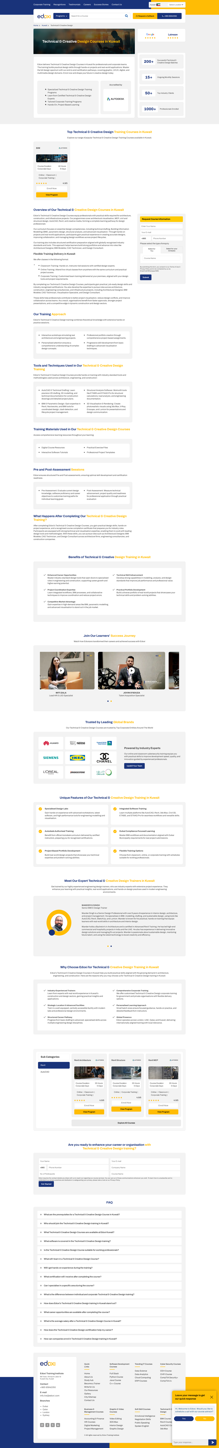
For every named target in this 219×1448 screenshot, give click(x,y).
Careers (87, 4)
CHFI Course (166, 1374)
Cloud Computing (143, 1377)
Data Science (141, 1371)
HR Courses (89, 1422)
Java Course (115, 1380)
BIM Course (165, 1419)
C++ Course (115, 1383)
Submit (146, 277)
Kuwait (44, 25)
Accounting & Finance (94, 1419)
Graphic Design (117, 1429)
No (204, 1419)
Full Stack (114, 1373)
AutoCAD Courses (168, 1425)
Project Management (93, 1429)
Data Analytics (141, 1374)
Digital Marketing (92, 1425)
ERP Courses (141, 1381)
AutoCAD (45, 1072)
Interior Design (116, 1425)
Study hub (88, 1380)
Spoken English (142, 1426)
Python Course (116, 1377)
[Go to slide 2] (111, 946)
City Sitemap (90, 1397)
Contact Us (117, 4)
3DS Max (114, 1422)
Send (212, 1442)
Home (35, 25)
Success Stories (101, 4)
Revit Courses (166, 1422)
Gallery (87, 1394)
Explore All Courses (126, 1123)
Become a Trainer (92, 1383)
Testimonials (74, 4)
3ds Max (164, 1429)
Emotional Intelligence (145, 1416)
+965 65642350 (48, 1387)
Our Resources (91, 1390)
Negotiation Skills (143, 1419)
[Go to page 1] (108, 701)
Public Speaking (142, 1423)
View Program (52, 195)
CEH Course (166, 1371)
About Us (88, 1377)
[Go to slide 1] (108, 946)
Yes (184, 1419)
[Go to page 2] (111, 701)
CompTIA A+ (166, 1381)
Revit (43, 1065)
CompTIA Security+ (169, 1377)
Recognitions (59, 4)
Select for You (151, 250)
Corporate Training (41, 4)
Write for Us (89, 1387)
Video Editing (116, 1419)
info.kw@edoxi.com (49, 1396)
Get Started (46, 1184)
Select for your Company (171, 250)
